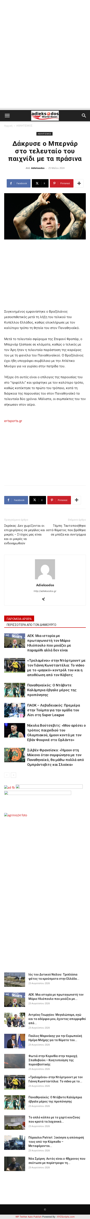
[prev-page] (6, 775)
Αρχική (8, 125)
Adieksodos (37, 168)
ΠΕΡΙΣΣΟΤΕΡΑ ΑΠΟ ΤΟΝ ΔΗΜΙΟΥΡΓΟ (31, 624)
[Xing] (45, 599)
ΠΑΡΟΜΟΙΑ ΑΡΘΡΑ (19, 619)
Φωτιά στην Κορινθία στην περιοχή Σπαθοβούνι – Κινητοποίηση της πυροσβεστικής (52, 1060)
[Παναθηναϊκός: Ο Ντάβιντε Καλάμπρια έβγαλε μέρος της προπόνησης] (14, 690)
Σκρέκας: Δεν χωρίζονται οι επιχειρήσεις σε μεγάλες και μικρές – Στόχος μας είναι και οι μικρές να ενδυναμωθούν (24, 534)
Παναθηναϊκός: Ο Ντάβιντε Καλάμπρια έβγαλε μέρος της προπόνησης (52, 690)
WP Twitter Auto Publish (28, 1216)
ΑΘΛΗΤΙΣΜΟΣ (24, 125)
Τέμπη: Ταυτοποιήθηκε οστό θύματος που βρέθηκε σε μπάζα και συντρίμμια (66, 530)
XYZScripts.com (66, 1216)
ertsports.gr (13, 421)
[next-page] (13, 775)
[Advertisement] (45, 63)
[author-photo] (45, 579)
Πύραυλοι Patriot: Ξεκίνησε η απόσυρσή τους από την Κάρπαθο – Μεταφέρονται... (56, 1142)
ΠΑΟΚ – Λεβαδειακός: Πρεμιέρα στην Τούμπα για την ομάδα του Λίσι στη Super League (53, 710)
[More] (79, 183)
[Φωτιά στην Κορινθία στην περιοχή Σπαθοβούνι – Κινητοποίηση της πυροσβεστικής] (14, 1061)
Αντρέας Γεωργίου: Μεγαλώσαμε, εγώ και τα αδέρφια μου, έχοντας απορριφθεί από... (57, 1019)
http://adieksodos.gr (45, 591)
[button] (7, 115)
